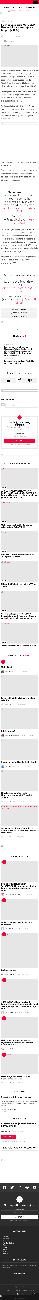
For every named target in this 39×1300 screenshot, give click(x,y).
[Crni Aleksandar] (19, 950)
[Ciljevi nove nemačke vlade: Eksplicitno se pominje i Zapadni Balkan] (19, 780)
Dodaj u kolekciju (20, 316)
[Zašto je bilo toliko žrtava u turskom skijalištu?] (19, 685)
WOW (5, 1249)
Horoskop (6, 1237)
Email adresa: (19, 433)
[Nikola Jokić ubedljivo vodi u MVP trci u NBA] (19, 571)
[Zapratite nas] (21, 2)
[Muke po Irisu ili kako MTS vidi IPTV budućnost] (19, 909)
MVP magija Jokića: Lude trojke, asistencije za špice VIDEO (16, 526)
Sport (4, 487)
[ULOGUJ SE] (28, 2)
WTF (4, 1251)
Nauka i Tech (7, 1241)
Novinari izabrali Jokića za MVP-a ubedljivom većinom (17, 556)
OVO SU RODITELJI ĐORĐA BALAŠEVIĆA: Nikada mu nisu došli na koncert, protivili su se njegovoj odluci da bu (19, 887)
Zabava (5, 1253)
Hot (20, 8)
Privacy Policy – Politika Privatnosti (23, 1290)
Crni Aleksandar (9, 970)
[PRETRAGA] (24, 2)
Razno (27, 655)
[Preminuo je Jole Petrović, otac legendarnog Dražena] (19, 1064)
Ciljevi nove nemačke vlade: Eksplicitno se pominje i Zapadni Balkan (16, 795)
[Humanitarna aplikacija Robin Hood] (19, 749)
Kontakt (7, 1290)
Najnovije (9, 8)
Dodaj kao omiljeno (20, 313)
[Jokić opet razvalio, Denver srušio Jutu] (19, 633)
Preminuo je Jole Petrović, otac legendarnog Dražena (15, 1078)
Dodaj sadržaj (35, 2)
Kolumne (6, 1239)
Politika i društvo (8, 1243)
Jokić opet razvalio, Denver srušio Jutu (19, 646)
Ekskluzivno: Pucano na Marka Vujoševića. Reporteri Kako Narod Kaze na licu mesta (17, 1043)
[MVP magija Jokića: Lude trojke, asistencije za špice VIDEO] (19, 512)
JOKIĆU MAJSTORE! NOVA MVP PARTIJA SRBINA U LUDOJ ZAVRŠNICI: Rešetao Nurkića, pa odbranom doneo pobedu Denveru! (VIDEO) (19, 494)
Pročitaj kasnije (20, 309)
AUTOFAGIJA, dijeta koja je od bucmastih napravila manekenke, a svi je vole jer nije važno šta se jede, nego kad (19, 1005)
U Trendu (30, 8)
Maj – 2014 (6, 667)
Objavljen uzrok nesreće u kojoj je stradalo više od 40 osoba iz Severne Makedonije (18, 830)
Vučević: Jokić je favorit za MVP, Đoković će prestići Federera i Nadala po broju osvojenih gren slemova (18, 616)
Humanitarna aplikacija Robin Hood (18, 762)
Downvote (29, 380)
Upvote (8, 380)
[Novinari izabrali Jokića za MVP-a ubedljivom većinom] (19, 541)
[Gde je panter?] (19, 718)
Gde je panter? (8, 731)
